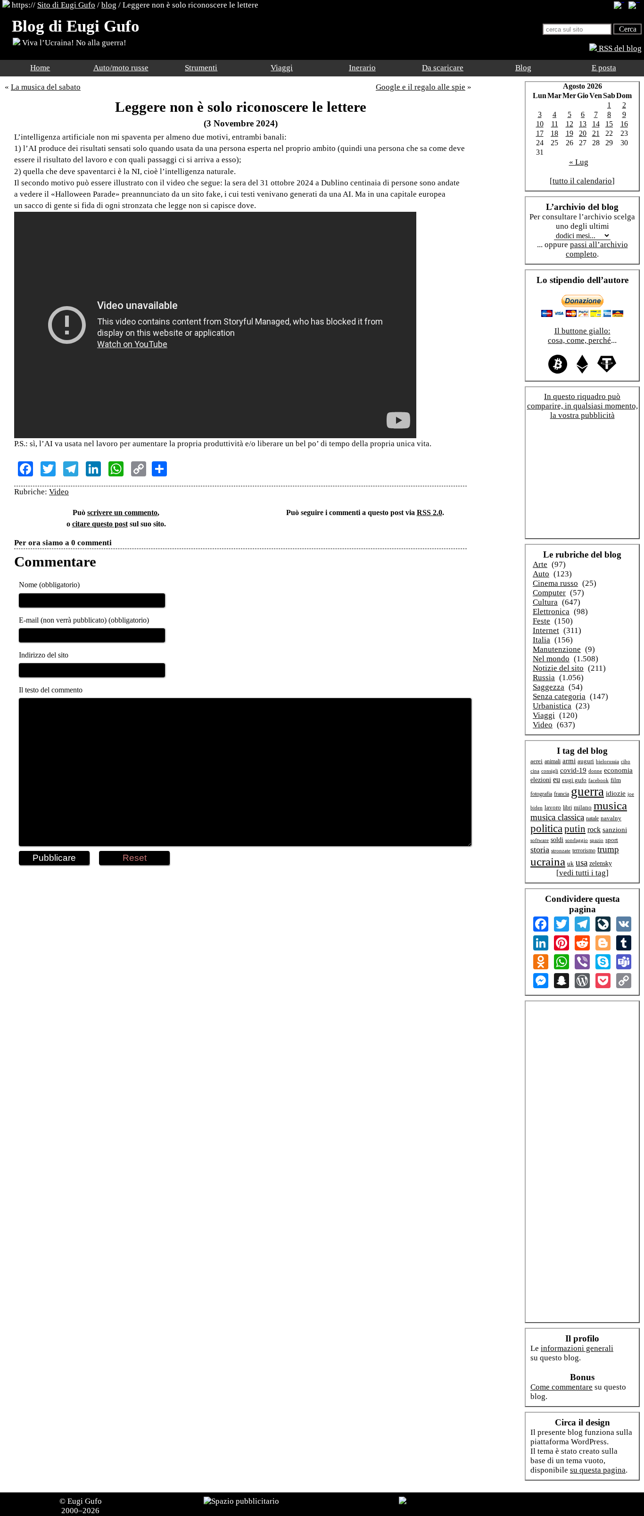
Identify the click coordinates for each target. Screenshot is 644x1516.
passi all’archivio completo (597, 249)
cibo (625, 761)
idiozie (616, 793)
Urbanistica (552, 705)
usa (581, 862)
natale (592, 819)
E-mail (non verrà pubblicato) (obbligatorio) (84, 620)
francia (561, 794)
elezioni (540, 779)
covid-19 (573, 770)
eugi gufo (574, 780)
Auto (541, 573)
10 (540, 124)
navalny (611, 818)
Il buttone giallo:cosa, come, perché (579, 335)
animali (553, 761)
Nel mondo (551, 658)
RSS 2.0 (429, 512)
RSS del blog (619, 48)
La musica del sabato (46, 87)
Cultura (545, 602)
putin (575, 828)
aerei (536, 761)
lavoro (553, 807)
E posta (604, 67)
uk (570, 863)
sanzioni (615, 829)
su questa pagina (598, 1470)
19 (569, 133)
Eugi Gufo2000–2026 (81, 1506)
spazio (596, 840)
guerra (587, 791)
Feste (541, 620)
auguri (586, 761)
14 (596, 124)
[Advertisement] (240, 896)
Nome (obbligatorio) (49, 585)
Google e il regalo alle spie (420, 87)
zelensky (600, 863)
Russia (544, 677)
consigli (549, 771)
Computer (549, 592)
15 (609, 124)
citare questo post (100, 524)
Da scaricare (442, 67)
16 (624, 124)
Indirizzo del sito (43, 655)
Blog (523, 67)
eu (556, 779)
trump (608, 849)
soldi (557, 839)
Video (59, 491)
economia (618, 770)
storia (539, 849)
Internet (546, 630)
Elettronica (551, 611)
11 (554, 124)
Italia (541, 639)
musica (610, 805)
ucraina (547, 861)
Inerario (362, 67)
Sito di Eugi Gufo (66, 4)
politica (546, 828)
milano (583, 807)
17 (540, 133)
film (616, 779)
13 (582, 124)
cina (534, 771)
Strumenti (201, 67)
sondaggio (576, 840)
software (539, 840)
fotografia (541, 794)
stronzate (560, 850)
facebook (598, 780)
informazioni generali (577, 1348)
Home (40, 67)
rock (594, 829)
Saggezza (548, 687)
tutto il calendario (582, 180)
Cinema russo (555, 583)
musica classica (557, 817)
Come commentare (561, 1387)
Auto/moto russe (121, 67)
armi (569, 761)
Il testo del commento (51, 690)
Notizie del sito (558, 668)
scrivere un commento (122, 512)
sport (611, 840)
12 (569, 124)
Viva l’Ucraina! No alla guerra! (73, 42)
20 (582, 133)
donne (595, 771)
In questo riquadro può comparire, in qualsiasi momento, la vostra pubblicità (582, 406)
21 (596, 133)
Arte (540, 564)
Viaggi (282, 67)
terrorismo (583, 851)
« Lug (578, 162)
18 (554, 133)
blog (108, 4)
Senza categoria (559, 696)
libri (567, 807)
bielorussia (607, 761)
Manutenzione (557, 649)
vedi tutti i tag (582, 872)
